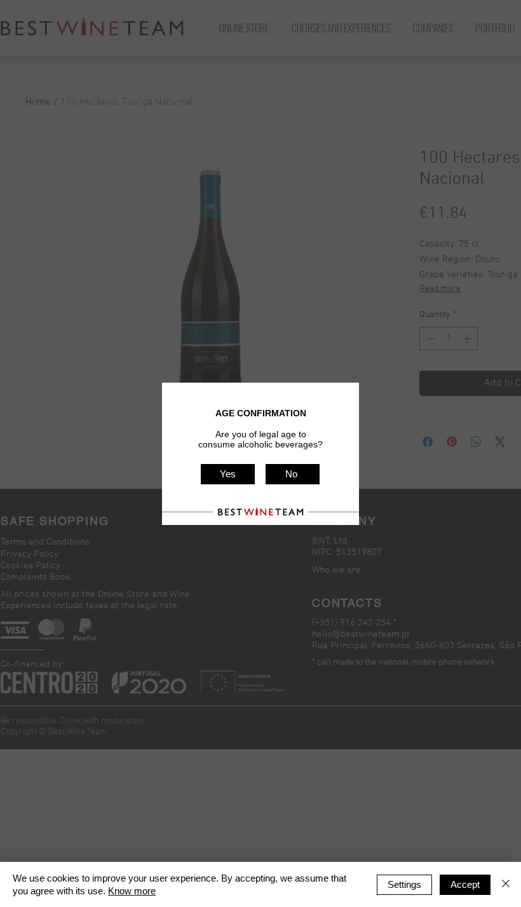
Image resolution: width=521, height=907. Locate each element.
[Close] (505, 884)
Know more (132, 890)
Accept (465, 884)
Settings (404, 884)
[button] (228, 474)
